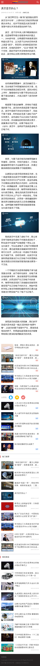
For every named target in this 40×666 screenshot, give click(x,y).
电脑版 (4, 657)
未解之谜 (26, 12)
